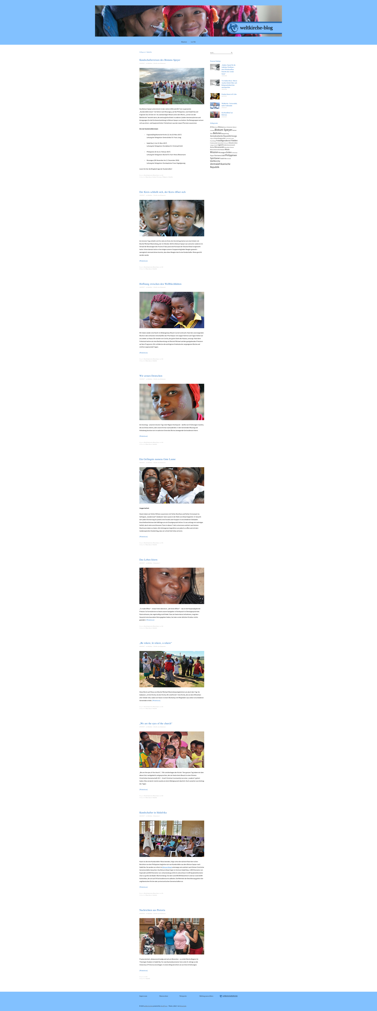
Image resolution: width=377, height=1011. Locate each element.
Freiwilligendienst (223, 140)
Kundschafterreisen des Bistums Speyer (159, 59)
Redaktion (150, 63)
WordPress (164, 1006)
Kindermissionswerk (229, 145)
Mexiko (222, 149)
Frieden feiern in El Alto (229, 94)
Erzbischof (228, 138)
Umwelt (229, 158)
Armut (216, 127)
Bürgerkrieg (225, 133)
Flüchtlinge (213, 141)
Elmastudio (183, 1006)
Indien (235, 143)
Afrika (212, 127)
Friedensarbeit (213, 143)
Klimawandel (219, 147)
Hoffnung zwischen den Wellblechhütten (160, 283)
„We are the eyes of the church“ (155, 723)
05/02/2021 (224, 107)
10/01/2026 (224, 89)
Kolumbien (227, 147)
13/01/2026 (224, 75)
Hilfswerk (226, 143)
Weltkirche (215, 161)
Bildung (220, 127)
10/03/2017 (142, 462)
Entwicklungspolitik (219, 138)
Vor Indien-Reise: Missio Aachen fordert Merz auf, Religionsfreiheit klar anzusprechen (229, 84)
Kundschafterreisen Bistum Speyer (151, 175)
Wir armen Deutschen (150, 375)
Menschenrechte (215, 149)
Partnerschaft (219, 155)
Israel (215, 145)
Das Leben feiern (148, 559)
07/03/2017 (142, 727)
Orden (229, 152)
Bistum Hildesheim (228, 127)
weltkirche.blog (148, 1006)
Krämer (232, 147)
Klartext (184, 42)
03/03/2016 (142, 913)
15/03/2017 (142, 195)
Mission (214, 152)
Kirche (212, 147)
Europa (232, 138)
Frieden (234, 140)
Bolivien (217, 133)
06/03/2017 (142, 816)
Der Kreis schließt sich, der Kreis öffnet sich (162, 191)
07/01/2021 (224, 117)
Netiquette (183, 996)
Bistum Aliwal (167, 867)
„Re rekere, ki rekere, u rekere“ (155, 642)
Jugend (220, 145)
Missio (227, 149)
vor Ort (193, 42)
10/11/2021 (224, 96)
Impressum (143, 996)
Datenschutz (163, 996)
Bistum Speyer (149, 177)
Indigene (212, 145)
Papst (212, 155)
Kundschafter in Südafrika (153, 812)
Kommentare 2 (156, 563)
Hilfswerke (231, 143)
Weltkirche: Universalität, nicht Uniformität (229, 104)
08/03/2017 (142, 646)
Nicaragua (159, 177)
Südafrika (170, 177)
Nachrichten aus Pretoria (152, 910)
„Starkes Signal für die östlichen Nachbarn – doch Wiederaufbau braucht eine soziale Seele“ (229, 69)
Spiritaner (215, 158)
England (154, 177)
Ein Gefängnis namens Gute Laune (157, 459)
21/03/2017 (142, 63)
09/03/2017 (142, 563)
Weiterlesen (143, 261)
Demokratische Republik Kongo (223, 136)
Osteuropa (234, 152)
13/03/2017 (142, 379)
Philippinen (165, 177)
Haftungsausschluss (206, 996)
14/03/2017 (142, 287)
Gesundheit (221, 143)
